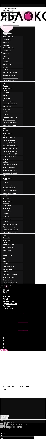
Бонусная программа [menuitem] (10, 15)
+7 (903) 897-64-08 (23, 330)
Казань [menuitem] (4, 18)
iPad (5, 292)
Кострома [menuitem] (5, 19)
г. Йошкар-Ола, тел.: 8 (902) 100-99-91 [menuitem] (11, 22)
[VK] (3, 338)
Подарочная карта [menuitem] (9, 13)
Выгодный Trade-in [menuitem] (9, 10)
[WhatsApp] (3, 347)
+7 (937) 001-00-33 (23, 322)
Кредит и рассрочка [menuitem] (9, 8)
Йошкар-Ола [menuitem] (5, 17)
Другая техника (10, 303)
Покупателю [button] (9, 308)
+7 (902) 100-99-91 (23, 314)
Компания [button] (8, 306)
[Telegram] (3, 344)
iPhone (6, 290)
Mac (5, 294)
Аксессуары (8, 301)
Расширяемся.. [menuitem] (6, 20)
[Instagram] (3, 341)
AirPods (6, 297)
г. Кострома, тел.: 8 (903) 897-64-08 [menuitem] (11, 25)
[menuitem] (5, 27)
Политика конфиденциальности (9, 422)
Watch (5, 299)
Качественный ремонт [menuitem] (10, 12)
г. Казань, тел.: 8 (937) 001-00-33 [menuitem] (10, 23)
